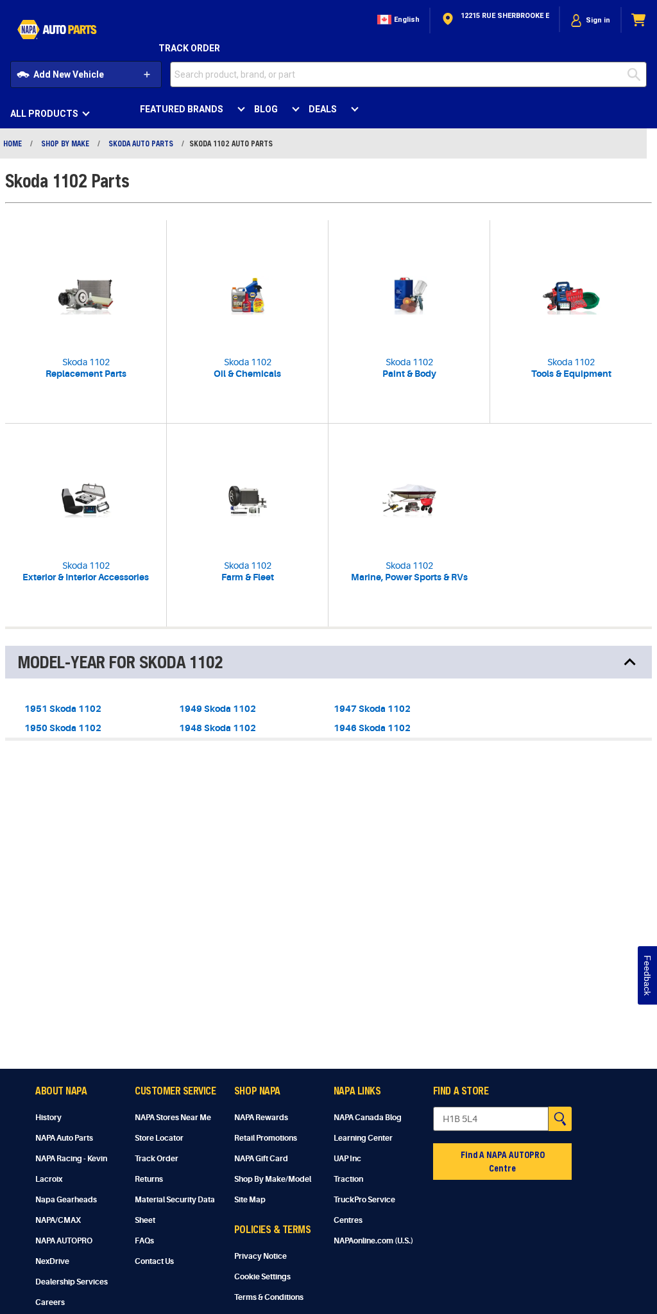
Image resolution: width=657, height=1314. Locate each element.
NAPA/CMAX (58, 1220)
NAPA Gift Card (261, 1158)
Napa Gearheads (66, 1199)
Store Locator (159, 1138)
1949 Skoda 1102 (217, 709)
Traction (348, 1179)
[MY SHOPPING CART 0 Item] (639, 20)
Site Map (250, 1199)
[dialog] (590, 20)
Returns (149, 1179)
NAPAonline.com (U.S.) (373, 1240)
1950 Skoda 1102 (62, 728)
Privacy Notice (260, 1256)
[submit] (637, 74)
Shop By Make (65, 143)
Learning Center (363, 1138)
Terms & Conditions (268, 1297)
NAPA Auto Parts (64, 1138)
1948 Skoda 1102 (217, 728)
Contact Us (154, 1261)
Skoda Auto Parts (140, 143)
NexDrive (52, 1261)
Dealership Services (71, 1281)
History (48, 1117)
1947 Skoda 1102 (372, 709)
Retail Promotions (265, 1138)
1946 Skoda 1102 (372, 728)
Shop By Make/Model (272, 1179)
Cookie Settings (262, 1276)
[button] (397, 20)
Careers (50, 1302)
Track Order (189, 48)
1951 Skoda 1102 (62, 709)
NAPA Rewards (261, 1117)
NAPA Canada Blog (368, 1117)
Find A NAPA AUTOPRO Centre (503, 1161)
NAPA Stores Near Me (173, 1117)
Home (12, 143)
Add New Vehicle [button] (68, 74)
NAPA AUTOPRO (63, 1240)
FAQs (144, 1240)
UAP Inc (347, 1158)
